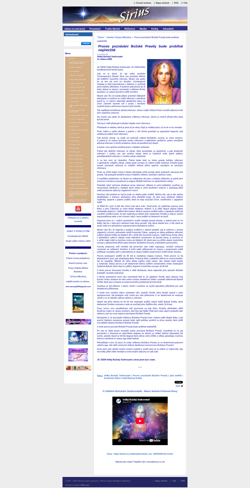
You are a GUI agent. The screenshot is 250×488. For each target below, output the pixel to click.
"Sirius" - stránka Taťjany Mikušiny (114, 37)
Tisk (185, 3)
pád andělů (175, 375)
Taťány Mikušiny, (78, 276)
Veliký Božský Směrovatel (117, 375)
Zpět (178, 386)
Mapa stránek (162, 3)
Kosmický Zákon (112, 378)
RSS (176, 3)
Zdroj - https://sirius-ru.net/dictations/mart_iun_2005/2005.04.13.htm (140, 454)
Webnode (85, 485)
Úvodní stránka (143, 3)
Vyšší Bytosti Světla (132, 378)
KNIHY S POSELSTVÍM (78, 231)
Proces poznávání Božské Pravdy (150, 375)
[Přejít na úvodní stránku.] (125, 15)
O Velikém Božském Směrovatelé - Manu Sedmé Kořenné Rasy (140, 391)
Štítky (100, 376)
